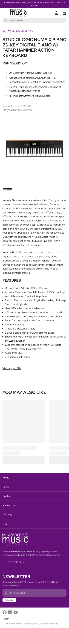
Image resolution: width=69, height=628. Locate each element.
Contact (6, 496)
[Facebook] (4, 612)
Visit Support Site (11, 368)
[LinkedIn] (10, 612)
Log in (5, 618)
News (5, 486)
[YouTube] (15, 612)
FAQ (4, 523)
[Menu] (5, 13)
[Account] (56, 13)
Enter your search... (17, 20)
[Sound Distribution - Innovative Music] (18, 13)
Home (5, 477)
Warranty (7, 514)
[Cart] (64, 13)
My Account (9, 505)
